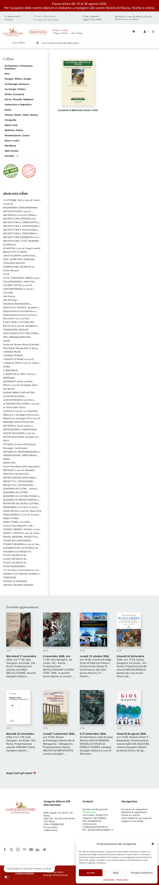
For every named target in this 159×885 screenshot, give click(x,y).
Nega (115, 872)
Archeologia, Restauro (17, 84)
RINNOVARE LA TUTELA (20, 509)
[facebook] (5, 849)
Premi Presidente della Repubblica (21, 466)
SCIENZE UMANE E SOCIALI (21, 531)
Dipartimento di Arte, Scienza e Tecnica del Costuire (20, 316)
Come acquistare (91, 16)
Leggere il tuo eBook (92, 19)
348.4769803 (99, 818)
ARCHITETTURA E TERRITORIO (20, 235)
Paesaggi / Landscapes (15, 448)
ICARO (6, 366)
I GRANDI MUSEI (12, 351)
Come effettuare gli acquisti (136, 818)
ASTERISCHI (9, 244)
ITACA (20, 385)
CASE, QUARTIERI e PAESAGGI (19, 259)
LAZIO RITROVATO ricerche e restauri (18, 401)
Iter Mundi (9, 388)
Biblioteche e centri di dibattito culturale (133, 16)
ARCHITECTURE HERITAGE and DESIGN (19, 220)
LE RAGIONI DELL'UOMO (21, 405)
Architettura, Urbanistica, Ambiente (19, 67)
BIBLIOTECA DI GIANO (15, 251)
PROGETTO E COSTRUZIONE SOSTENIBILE (18, 486)
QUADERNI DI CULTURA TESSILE (21, 497)
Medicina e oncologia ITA (21, 420)
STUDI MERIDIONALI (14, 566)
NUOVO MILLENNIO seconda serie (21, 438)
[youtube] (31, 849)
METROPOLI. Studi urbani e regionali (18, 427)
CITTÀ (6, 274)
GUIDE (6, 340)
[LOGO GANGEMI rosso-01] (13, 26)
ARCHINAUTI (19, 216)
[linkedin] (37, 849)
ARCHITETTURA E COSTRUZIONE (21, 227)
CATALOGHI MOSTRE (14, 263)
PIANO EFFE (9, 462)
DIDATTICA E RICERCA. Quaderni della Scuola (20, 309)
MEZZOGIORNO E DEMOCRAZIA (20, 429)
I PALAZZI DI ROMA (18, 361)
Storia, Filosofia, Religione (19, 99)
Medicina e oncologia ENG (20, 416)
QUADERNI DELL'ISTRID (15, 492)
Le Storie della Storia (14, 407)
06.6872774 (102, 815)
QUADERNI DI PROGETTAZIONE (21, 501)
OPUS (6, 440)
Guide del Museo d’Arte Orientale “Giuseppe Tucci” (21, 346)
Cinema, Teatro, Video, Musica (21, 114)
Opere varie (11, 125)
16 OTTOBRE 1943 (22, 202)
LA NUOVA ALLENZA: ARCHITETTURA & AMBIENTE (18, 398)
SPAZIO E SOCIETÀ (22, 534)
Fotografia (10, 119)
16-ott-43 (8, 203)
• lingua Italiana (60, 33)
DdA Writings (10, 300)
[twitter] (11, 849)
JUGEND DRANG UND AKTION (19, 392)
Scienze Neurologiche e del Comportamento (17, 527)
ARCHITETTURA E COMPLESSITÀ (21, 224)
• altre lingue (76, 33)
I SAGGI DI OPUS (21, 364)
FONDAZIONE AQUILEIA (16, 329)
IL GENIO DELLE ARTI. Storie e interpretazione (19, 375)
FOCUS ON (20, 327)
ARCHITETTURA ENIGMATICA (22, 239)
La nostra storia (12, 16)
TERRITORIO (9, 577)
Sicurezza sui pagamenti (134, 809)
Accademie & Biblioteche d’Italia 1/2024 (78, 110)
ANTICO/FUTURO (17, 213)
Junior (8, 109)
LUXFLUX (20, 411)
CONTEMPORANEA (18, 290)
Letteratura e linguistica (18, 104)
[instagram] (18, 849)
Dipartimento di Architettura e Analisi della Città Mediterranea (20, 313)
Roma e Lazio (12, 140)
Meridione (10, 145)
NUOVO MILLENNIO (19, 435)
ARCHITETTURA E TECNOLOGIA (20, 231)
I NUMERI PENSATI (13, 355)
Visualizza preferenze (142, 872)
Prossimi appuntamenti (22, 607)
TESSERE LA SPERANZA (15, 581)
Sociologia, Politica (15, 89)
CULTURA (8, 292)
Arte (7, 73)
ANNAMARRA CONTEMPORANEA (20, 207)
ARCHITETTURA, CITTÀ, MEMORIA (22, 242)
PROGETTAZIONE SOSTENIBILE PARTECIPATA (19, 479)
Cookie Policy (109, 879)
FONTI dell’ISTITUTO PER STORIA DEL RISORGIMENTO (20, 335)
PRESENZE (18, 472)
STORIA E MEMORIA (22, 546)
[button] (152, 843)
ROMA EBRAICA (21, 516)
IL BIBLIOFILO (10, 370)
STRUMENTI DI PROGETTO (17, 551)
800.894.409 (88, 812)
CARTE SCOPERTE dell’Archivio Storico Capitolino (19, 257)
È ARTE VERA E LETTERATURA (18, 322)
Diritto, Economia (14, 94)
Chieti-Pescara (10, 270)
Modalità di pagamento (134, 812)
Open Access (12, 150)
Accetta (91, 872)
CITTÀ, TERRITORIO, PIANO (21, 279)
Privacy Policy (122, 879)
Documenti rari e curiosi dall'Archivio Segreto (16, 320)
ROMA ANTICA (22, 510)
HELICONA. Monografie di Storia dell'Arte (20, 350)
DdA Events (9, 296)
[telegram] (44, 849)
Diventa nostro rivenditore (127, 19)
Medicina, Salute (14, 130)
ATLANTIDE (21, 248)
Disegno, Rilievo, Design (18, 78)
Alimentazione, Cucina (17, 135)
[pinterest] (24, 849)
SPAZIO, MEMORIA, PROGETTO (20, 538)
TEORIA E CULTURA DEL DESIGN (21, 575)
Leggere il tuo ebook (132, 821)
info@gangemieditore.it (95, 826)
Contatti (9, 19)
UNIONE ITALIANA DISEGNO (18, 584)
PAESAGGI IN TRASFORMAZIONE (21, 453)
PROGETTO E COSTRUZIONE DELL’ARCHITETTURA (18, 483)
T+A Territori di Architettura (21, 571)
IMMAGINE (9, 377)
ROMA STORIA (10, 518)
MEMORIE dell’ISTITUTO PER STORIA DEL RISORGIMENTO (18, 423)
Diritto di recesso (130, 815)
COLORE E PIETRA (17, 287)
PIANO (6, 459)
